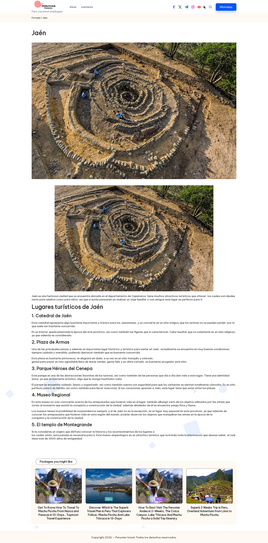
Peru (58, 499)
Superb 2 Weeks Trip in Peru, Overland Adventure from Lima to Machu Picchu (209, 511)
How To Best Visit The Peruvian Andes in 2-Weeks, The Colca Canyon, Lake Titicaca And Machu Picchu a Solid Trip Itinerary (159, 513)
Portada (36, 17)
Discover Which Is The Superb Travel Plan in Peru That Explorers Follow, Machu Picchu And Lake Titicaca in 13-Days (109, 513)
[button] (226, 7)
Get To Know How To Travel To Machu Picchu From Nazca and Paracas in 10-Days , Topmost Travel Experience (58, 513)
